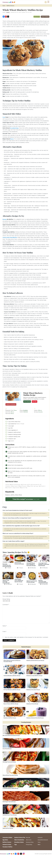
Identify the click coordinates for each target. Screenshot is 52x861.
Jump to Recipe (45, 16)
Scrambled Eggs (14, 128)
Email (4, 631)
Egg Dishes (5, 839)
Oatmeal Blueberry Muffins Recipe (12, 675)
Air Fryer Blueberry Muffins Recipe (12, 689)
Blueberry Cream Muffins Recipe (34, 675)
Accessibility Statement (43, 839)
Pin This (35, 401)
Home (4, 5)
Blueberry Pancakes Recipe (33, 689)
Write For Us (28, 839)
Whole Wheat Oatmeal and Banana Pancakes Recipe (12, 661)
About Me (28, 837)
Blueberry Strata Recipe (32, 703)
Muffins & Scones (10, 5)
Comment (6, 604)
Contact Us (40, 837)
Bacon (12, 139)
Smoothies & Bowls (19, 842)
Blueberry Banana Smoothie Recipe (35, 717)
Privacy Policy (29, 844)
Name (5, 626)
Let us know (29, 499)
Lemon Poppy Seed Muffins (10, 237)
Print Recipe (37, 16)
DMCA (39, 844)
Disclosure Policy (29, 842)
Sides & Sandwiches (19, 839)
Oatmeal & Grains (7, 844)
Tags (15, 844)
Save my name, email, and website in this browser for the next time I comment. (26, 637)
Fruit (4, 117)
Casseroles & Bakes (7, 837)
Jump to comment (11, 404)
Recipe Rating (6, 599)
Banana (5, 219)
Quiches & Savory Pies (19, 837)
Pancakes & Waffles (7, 846)
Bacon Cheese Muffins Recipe (11, 703)
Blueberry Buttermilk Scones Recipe (35, 660)
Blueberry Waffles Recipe (10, 717)
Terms (39, 842)
